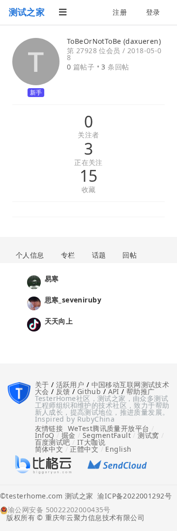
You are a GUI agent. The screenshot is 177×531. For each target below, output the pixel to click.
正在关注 (88, 163)
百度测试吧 (52, 442)
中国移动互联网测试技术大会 (102, 388)
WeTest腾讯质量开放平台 (108, 428)
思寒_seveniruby (73, 299)
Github (89, 391)
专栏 (68, 255)
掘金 (68, 435)
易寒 (52, 278)
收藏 (89, 190)
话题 (99, 255)
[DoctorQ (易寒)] (34, 281)
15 (89, 175)
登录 (153, 12)
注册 (120, 12)
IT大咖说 (91, 442)
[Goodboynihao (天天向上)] (34, 323)
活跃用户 (70, 384)
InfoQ (45, 435)
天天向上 (59, 321)
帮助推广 (140, 391)
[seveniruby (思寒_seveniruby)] (34, 302)
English (118, 449)
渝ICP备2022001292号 (132, 496)
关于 (42, 384)
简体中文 (49, 449)
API (113, 391)
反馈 (63, 391)
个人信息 (30, 255)
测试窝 (148, 435)
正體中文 (84, 449)
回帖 (129, 255)
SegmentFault (107, 435)
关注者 (88, 135)
